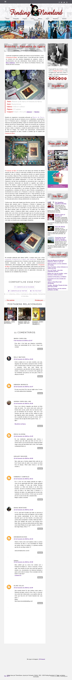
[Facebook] (53, 79)
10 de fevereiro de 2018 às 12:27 (23, 386)
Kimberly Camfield (21, 477)
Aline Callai (19, 585)
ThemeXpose (63, 676)
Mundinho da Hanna (20, 424)
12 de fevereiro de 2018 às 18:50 (23, 458)
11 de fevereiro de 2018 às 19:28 (23, 403)
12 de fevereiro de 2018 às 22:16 (23, 539)
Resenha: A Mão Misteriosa (9, 322)
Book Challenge (10, 62)
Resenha (35, 294)
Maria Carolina (20, 338)
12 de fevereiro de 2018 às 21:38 (23, 509)
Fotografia (16, 18)
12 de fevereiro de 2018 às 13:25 (23, 436)
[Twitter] (56, 79)
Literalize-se (18, 575)
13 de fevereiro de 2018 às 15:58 (23, 562)
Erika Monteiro (20, 507)
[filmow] (62, 79)
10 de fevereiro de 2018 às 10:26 (23, 359)
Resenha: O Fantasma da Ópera (25, 47)
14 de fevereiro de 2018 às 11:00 (23, 587)
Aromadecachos (20, 537)
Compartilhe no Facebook (25, 287)
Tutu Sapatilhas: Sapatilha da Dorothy (60, 203)
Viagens (25, 18)
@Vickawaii (42, 659)
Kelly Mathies (19, 357)
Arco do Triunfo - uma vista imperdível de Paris (55, 271)
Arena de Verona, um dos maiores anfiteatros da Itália (57, 289)
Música (40, 18)
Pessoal (36, 20)
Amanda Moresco (21, 384)
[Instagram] (65, 79)
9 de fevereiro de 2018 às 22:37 (23, 340)
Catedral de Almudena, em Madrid (57, 276)
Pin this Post (37, 291)
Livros (32, 18)
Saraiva (36, 112)
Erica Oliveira (19, 434)
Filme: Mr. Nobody (60, 226)
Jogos (47, 18)
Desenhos (55, 18)
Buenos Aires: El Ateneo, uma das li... (24, 323)
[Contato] (59, 79)
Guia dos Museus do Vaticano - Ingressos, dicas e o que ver (56, 261)
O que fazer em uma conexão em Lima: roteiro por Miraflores (60, 239)
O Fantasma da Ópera (26, 294)
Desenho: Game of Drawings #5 (60, 215)
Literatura (12, 294)
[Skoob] (50, 79)
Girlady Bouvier (20, 456)
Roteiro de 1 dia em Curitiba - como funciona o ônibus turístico (57, 274)
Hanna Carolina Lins (22, 401)
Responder (40, 348)
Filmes (7, 18)
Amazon (29, 112)
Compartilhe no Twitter (19, 291)
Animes (64, 18)
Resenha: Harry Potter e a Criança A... (37, 323)
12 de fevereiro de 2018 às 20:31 (23, 478)
